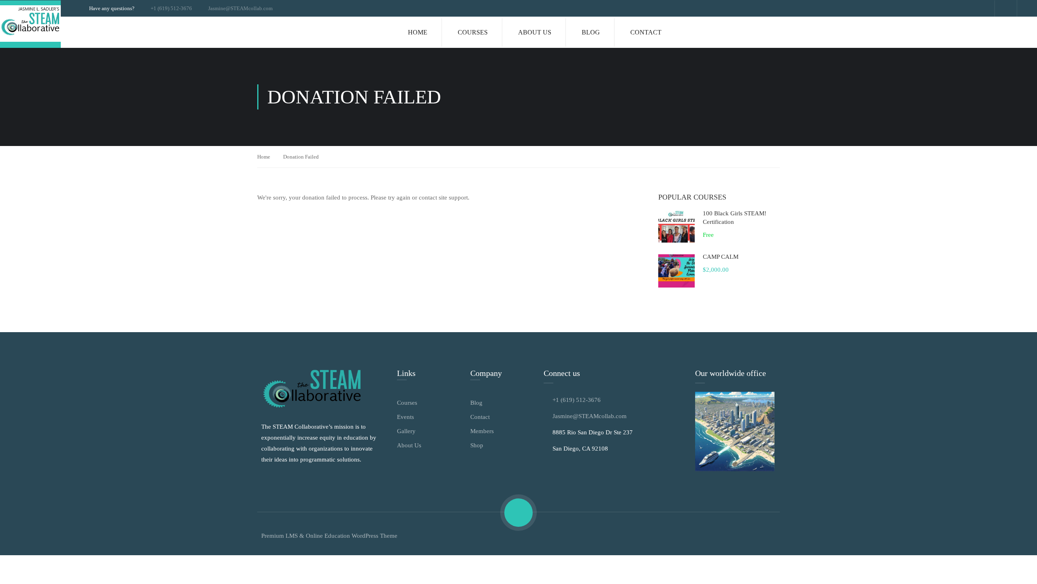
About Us (534, 32)
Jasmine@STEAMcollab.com (240, 8)
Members (482, 431)
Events (405, 417)
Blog (591, 32)
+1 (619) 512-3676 (171, 8)
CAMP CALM (720, 256)
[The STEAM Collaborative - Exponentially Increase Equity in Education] (30, 24)
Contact (645, 32)
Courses (473, 32)
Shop (476, 445)
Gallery (406, 431)
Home (417, 32)
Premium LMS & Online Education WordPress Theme (329, 535)
